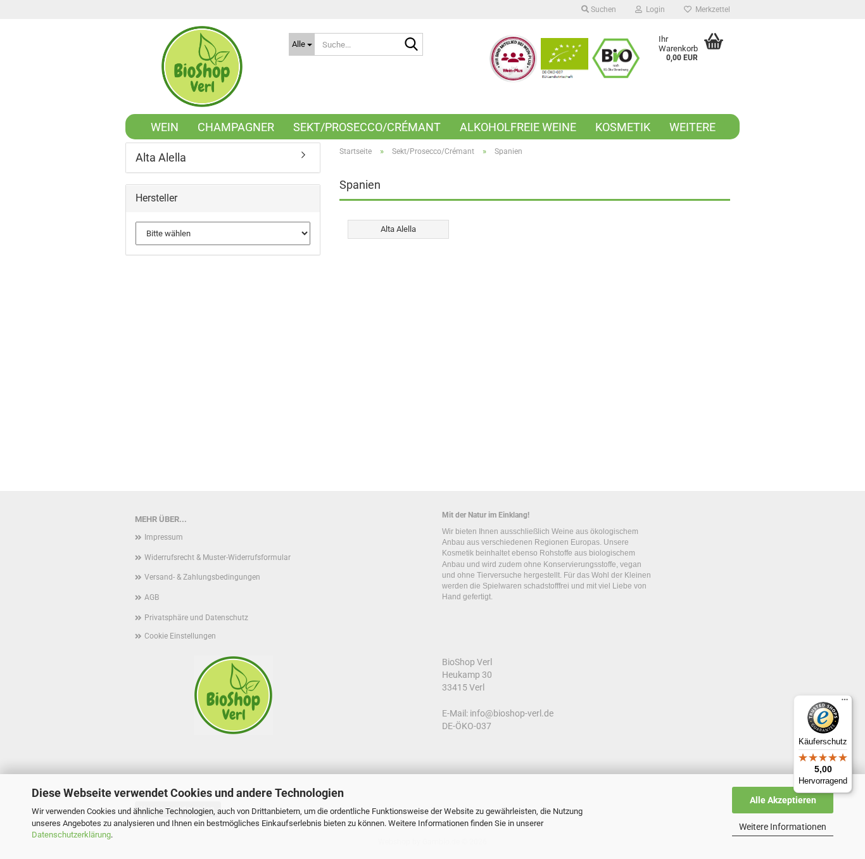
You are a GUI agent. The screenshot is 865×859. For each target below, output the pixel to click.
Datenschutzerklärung (71, 834)
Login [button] (653, 9)
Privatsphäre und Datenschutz (196, 617)
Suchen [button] (602, 9)
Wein (165, 127)
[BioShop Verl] (202, 66)
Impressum (163, 537)
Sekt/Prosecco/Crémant (367, 127)
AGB (151, 597)
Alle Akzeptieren (783, 800)
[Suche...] (411, 45)
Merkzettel (710, 9)
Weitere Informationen (782, 827)
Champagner (236, 127)
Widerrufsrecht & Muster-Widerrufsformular (217, 557)
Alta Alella (161, 157)
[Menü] (844, 702)
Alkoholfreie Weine (518, 127)
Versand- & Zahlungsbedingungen (202, 577)
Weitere (692, 127)
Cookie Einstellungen (180, 636)
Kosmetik (622, 127)
